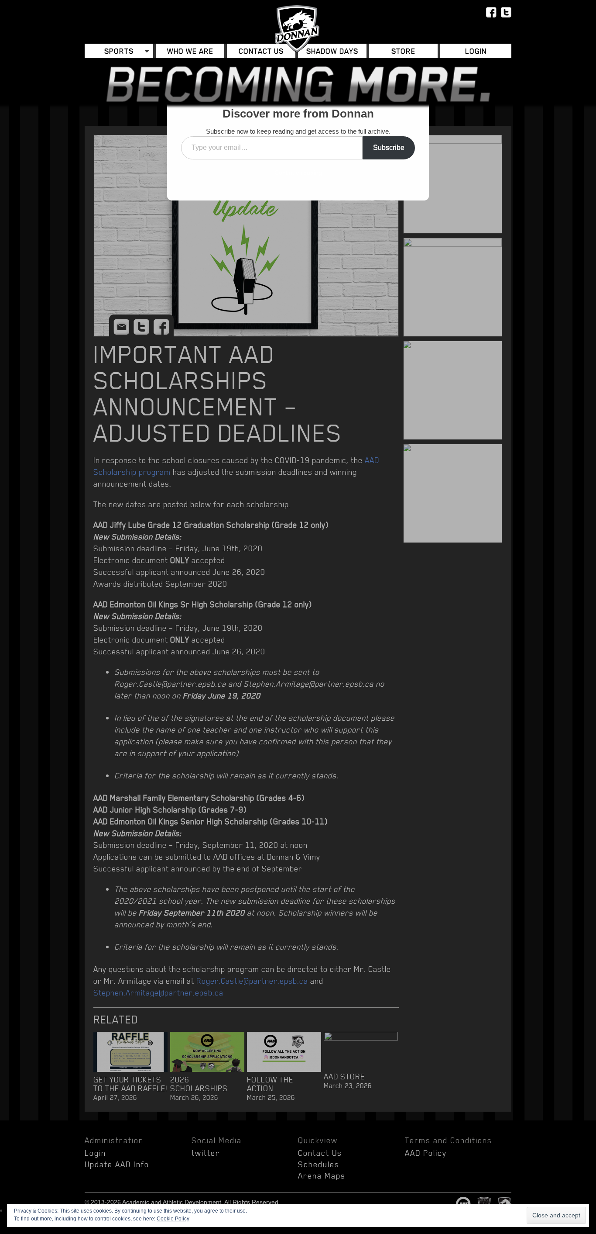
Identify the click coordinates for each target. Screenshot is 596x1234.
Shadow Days (332, 50)
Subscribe (388, 147)
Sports (119, 50)
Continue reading (298, 172)
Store (403, 50)
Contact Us (261, 50)
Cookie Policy (173, 1219)
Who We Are (190, 50)
